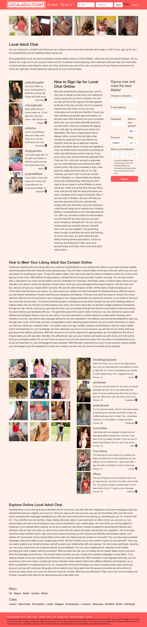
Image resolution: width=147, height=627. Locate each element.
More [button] (134, 5)
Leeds (50, 604)
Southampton (72, 604)
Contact (89, 617)
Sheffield (109, 604)
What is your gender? (132, 122)
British (26, 593)
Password (116, 119)
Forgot (126, 4)
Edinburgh (129, 604)
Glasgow (59, 604)
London (13, 604)
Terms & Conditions (77, 617)
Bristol (119, 604)
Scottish (35, 593)
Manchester (24, 604)
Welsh (44, 593)
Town (131, 137)
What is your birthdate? (122, 149)
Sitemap (42, 617)
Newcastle (97, 604)
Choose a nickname (121, 95)
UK (10, 593)
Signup (124, 178)
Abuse (35, 617)
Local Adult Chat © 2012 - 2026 (19, 617)
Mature (17, 593)
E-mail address (118, 107)
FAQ (54, 617)
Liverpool (86, 604)
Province (115, 137)
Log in (118, 4)
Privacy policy (62, 617)
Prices (49, 617)
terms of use (128, 160)
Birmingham (38, 604)
